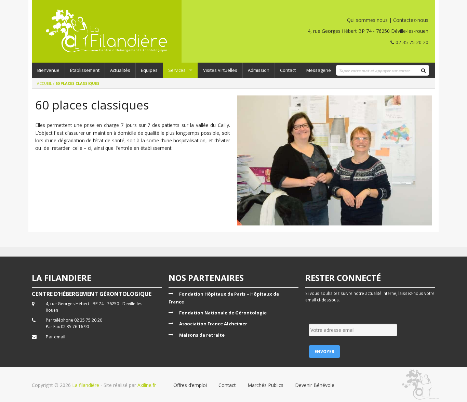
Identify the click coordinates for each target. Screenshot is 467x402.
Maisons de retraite (202, 335)
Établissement (84, 70)
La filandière (85, 385)
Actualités (120, 70)
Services (177, 70)
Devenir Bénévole (314, 385)
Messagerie (318, 70)
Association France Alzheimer (213, 324)
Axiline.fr (146, 385)
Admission (258, 70)
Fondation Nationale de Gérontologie (223, 313)
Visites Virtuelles (220, 70)
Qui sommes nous (367, 20)
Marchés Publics (265, 385)
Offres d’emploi (190, 385)
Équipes (149, 70)
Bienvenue (48, 70)
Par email (55, 337)
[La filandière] (114, 31)
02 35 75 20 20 (411, 42)
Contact (288, 70)
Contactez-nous (410, 20)
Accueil (44, 83)
